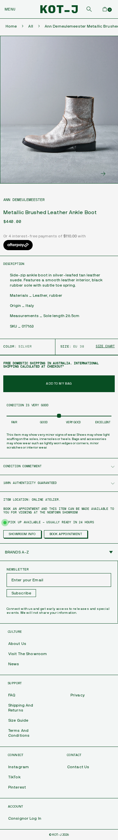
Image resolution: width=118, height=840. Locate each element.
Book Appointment (65, 534)
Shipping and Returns (20, 707)
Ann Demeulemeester (24, 200)
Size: (65, 346)
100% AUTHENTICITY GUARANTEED (30, 483)
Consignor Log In (24, 818)
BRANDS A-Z (17, 552)
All (30, 26)
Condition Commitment (22, 466)
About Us (17, 644)
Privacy (77, 695)
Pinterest (17, 787)
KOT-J (57, 834)
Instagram (18, 767)
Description (13, 264)
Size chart (105, 346)
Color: (10, 346)
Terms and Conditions (19, 733)
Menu (10, 9)
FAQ (11, 695)
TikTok (14, 777)
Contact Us (78, 767)
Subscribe (21, 593)
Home (11, 26)
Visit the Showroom (27, 654)
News (13, 664)
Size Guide (18, 720)
